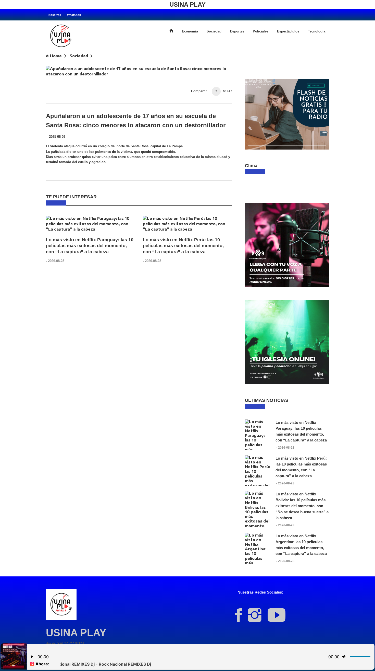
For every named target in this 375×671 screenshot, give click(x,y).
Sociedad (214, 31)
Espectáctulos (288, 31)
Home (56, 56)
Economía (190, 31)
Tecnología (316, 31)
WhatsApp (74, 14)
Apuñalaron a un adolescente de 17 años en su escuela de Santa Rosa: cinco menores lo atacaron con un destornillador (165, 63)
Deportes (237, 31)
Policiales (260, 31)
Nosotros (54, 14)
